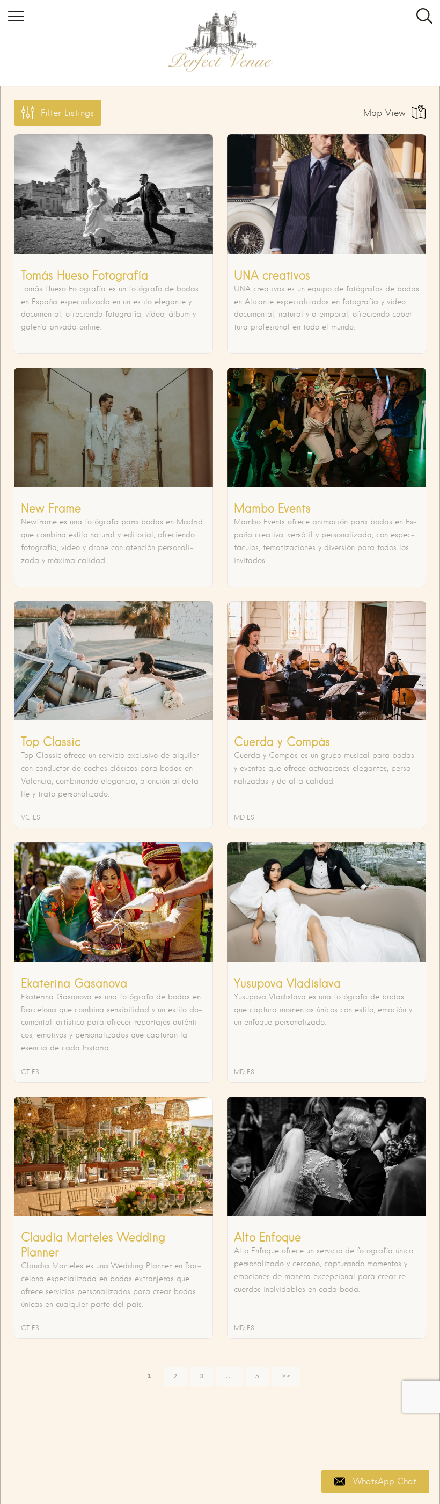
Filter (67, 113)
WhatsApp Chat (384, 1481)
